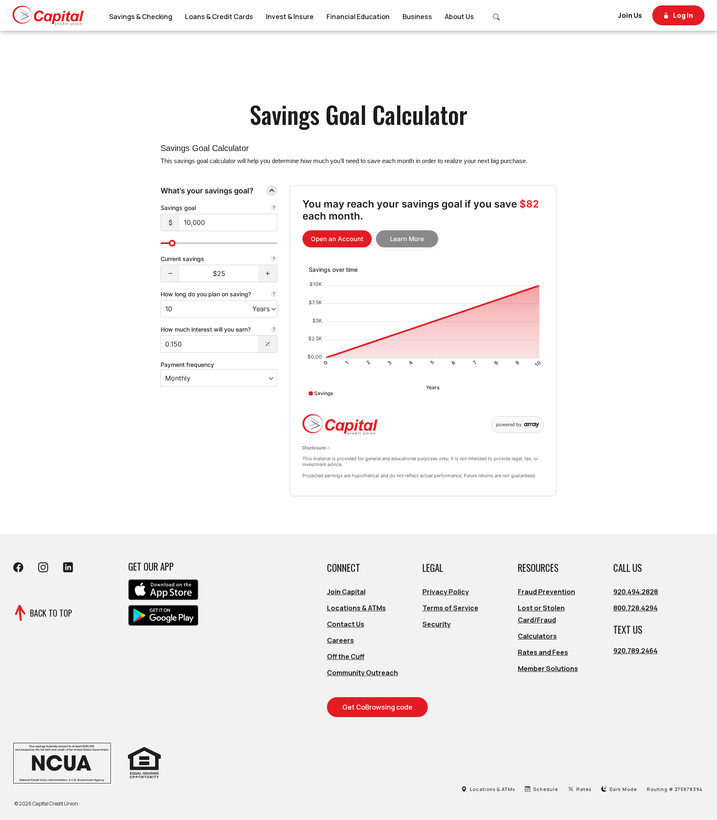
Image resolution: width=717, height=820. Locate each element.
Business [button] (417, 16)
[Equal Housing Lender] (144, 762)
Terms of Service (450, 608)
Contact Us (345, 624)
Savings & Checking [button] (140, 16)
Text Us (627, 629)
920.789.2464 (635, 650)
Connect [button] (343, 568)
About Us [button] (459, 16)
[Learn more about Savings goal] (274, 208)
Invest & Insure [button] (290, 16)
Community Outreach (362, 672)
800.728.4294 (635, 608)
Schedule (546, 789)
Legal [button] (432, 568)
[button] (170, 273)
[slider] (172, 243)
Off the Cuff (345, 656)
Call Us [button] (627, 568)
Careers (340, 640)
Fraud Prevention (546, 591)
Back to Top (51, 613)
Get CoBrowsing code (377, 707)
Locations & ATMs (356, 608)
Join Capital (346, 591)
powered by (509, 424)
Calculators (537, 636)
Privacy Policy (445, 591)
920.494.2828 (635, 591)
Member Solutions (548, 668)
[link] (337, 238)
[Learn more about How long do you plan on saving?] (274, 294)
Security (436, 624)
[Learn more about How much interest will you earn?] (274, 330)
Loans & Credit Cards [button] (219, 16)
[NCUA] (61, 762)
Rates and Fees (543, 652)
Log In (682, 15)
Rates (583, 789)
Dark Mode (621, 789)
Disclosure (314, 448)
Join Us (630, 15)
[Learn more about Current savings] (274, 259)
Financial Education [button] (358, 16)
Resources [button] (538, 568)
